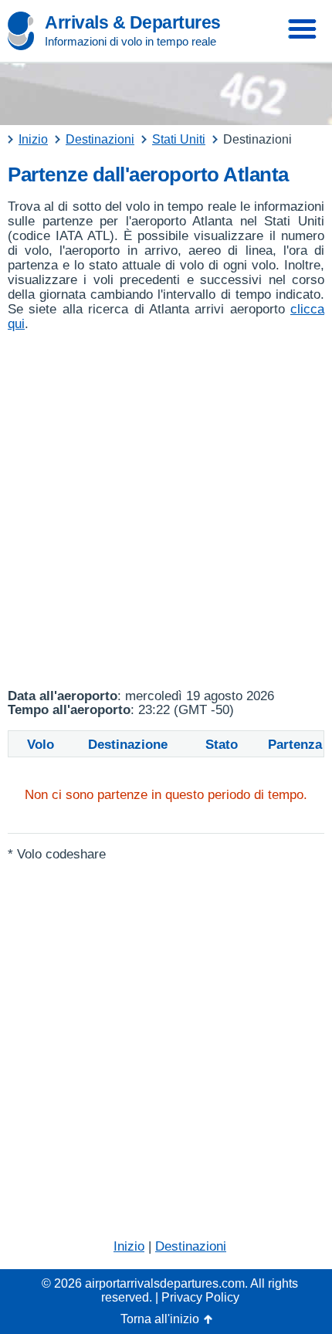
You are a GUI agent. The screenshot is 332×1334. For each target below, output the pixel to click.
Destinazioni (190, 1246)
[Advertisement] (166, 510)
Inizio (128, 1246)
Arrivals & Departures (133, 22)
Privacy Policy (200, 1297)
